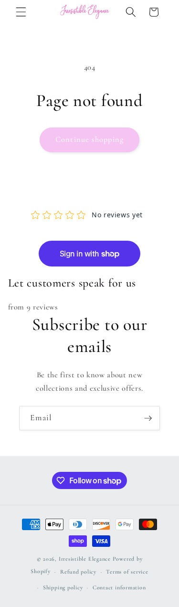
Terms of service (127, 571)
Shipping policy (63, 587)
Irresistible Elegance (85, 558)
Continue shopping (89, 139)
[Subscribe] (148, 418)
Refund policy (78, 571)
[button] (21, 11)
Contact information (119, 587)
